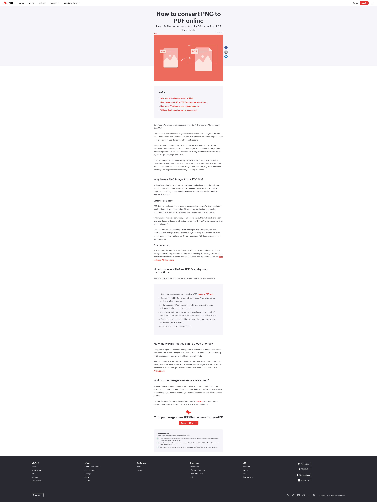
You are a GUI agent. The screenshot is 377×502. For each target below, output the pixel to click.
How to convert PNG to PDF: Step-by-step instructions (183, 101)
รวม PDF (21, 2)
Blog (155, 32)
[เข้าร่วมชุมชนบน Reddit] (314, 495)
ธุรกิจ (139, 466)
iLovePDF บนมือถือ (90, 469)
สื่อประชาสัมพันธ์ (248, 477)
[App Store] (303, 468)
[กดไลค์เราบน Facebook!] (293, 495)
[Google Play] (303, 463)
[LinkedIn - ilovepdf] (298, 495)
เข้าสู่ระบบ (356, 2)
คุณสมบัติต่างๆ (36, 469)
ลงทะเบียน (364, 2)
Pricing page (159, 370)
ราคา (33, 473)
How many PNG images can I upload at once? (180, 105)
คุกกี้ (191, 477)
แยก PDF (31, 2)
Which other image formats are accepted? (179, 109)
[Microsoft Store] (303, 479)
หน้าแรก (34, 466)
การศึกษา (140, 469)
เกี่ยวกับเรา (246, 466)
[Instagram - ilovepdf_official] (304, 495)
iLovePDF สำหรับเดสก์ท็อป (92, 466)
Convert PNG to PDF (188, 422)
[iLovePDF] (8, 2)
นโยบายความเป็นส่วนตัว (197, 469)
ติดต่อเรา (245, 469)
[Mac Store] (303, 474)
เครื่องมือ (35, 477)
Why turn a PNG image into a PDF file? (176, 97)
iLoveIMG (87, 480)
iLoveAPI (87, 477)
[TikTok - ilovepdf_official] (309, 495)
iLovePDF (200, 401)
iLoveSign (88, 473)
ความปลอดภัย (194, 466)
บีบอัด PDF (42, 2)
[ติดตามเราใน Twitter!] (288, 495)
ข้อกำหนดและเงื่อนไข (196, 473)
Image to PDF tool (205, 293)
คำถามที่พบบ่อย (36, 480)
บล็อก (245, 473)
